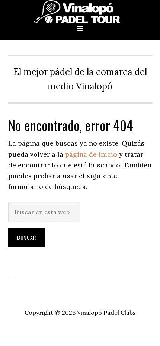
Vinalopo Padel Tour (80, 12)
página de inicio (91, 154)
